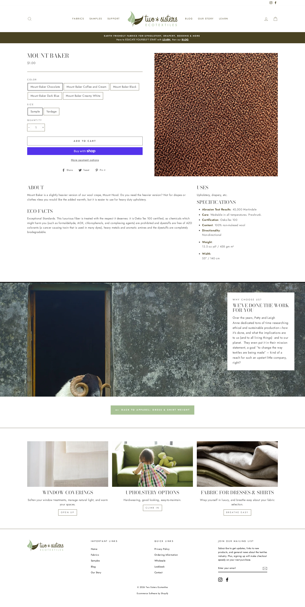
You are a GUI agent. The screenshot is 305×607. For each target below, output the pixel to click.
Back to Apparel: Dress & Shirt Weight (155, 409)
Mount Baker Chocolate (45, 87)
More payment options (85, 160)
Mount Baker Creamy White (83, 96)
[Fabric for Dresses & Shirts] (237, 464)
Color (32, 79)
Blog (189, 18)
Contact (158, 572)
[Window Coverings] (67, 464)
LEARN (166, 39)
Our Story (206, 18)
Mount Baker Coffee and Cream (86, 87)
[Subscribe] (265, 568)
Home (94, 549)
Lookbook (159, 566)
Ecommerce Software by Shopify (152, 593)
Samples (95, 18)
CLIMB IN (152, 507)
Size (30, 104)
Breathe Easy (237, 512)
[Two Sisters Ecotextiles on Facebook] (227, 580)
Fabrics (78, 18)
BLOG (185, 39)
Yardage (51, 111)
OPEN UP (67, 512)
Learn (223, 18)
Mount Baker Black (124, 87)
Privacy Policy (162, 549)
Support (113, 18)
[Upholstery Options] (152, 464)
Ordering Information (166, 555)
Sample (35, 111)
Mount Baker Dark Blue (45, 96)
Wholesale (160, 560)
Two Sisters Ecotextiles (157, 587)
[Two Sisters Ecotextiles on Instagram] (220, 580)
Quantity (34, 120)
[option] (152, 38)
